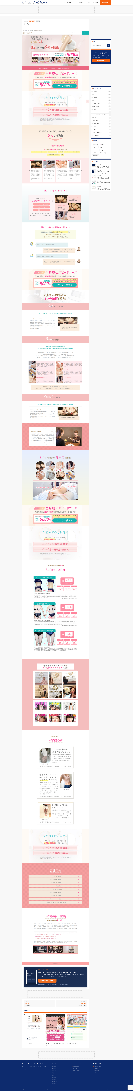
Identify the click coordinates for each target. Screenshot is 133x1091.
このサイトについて (25, 1071)
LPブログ (88, 2)
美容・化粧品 (31, 21)
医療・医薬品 (76, 1066)
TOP (63, 2)
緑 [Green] (103, 150)
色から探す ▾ (69, 2)
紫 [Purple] (102, 152)
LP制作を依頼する (106, 2)
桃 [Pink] (38, 21)
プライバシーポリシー (26, 1069)
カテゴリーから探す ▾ (79, 2)
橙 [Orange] (102, 147)
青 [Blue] (96, 152)
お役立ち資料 (95, 2)
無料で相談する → (101, 60)
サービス (75, 1068)
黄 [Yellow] (96, 150)
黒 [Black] (96, 155)
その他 (74, 1073)
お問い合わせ (97, 1073)
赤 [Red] (95, 147)
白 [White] (96, 144)
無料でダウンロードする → (47, 981)
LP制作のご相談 (97, 1066)
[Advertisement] (66, 9)
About (94, 1089)
